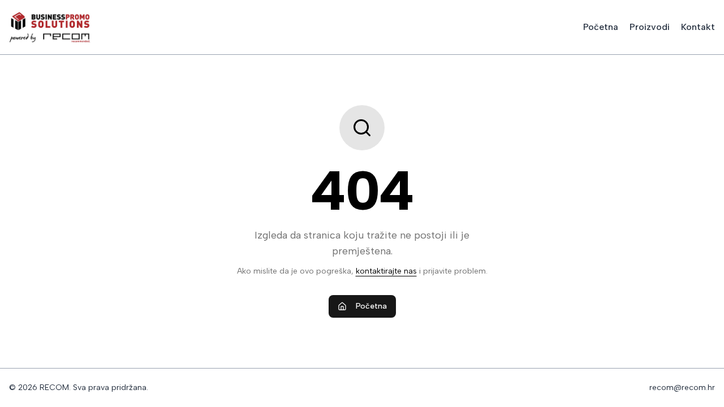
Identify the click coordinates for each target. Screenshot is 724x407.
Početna (600, 26)
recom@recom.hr (682, 387)
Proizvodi (650, 26)
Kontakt (698, 26)
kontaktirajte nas (386, 271)
